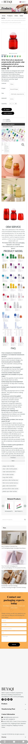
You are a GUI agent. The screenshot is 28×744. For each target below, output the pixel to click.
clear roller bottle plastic (9, 469)
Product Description (8, 124)
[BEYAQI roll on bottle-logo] (7, 689)
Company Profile (8, 127)
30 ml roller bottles (8, 474)
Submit (14, 644)
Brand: (4, 121)
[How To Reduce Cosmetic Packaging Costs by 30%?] (14, 544)
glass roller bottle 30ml (9, 486)
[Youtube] (8, 699)
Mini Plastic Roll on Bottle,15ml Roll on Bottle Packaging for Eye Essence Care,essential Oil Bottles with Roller (19, 511)
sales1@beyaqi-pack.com (10, 717)
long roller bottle (7, 477)
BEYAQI (12, 734)
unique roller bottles (8, 466)
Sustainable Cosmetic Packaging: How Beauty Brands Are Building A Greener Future (9, 585)
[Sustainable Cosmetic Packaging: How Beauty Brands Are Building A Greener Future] (14, 584)
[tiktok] (11, 699)
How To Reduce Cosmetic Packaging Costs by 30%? (9, 546)
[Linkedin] (5, 699)
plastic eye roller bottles (9, 491)
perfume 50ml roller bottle (10, 489)
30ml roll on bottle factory (10, 483)
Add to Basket (8, 113)
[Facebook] (2, 699)
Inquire (8, 109)
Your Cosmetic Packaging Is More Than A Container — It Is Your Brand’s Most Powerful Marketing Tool (9, 566)
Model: (4, 119)
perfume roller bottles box (10, 480)
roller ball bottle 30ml (8, 472)
